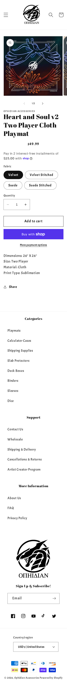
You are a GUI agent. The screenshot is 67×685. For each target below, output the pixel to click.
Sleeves (12, 391)
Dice (10, 401)
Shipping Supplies (20, 350)
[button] (6, 15)
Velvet (13, 175)
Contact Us (15, 429)
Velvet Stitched (41, 175)
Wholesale (15, 439)
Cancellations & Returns (24, 459)
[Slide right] (43, 103)
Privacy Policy (17, 518)
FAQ (10, 508)
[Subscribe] (54, 598)
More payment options (33, 245)
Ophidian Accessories (26, 677)
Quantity (9, 195)
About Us (14, 498)
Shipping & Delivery (21, 449)
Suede (12, 185)
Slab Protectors (18, 361)
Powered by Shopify (51, 677)
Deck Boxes (15, 371)
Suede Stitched (40, 185)
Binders (12, 381)
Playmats (14, 330)
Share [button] (13, 287)
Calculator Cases (19, 341)
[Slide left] (24, 103)
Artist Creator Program (24, 469)
